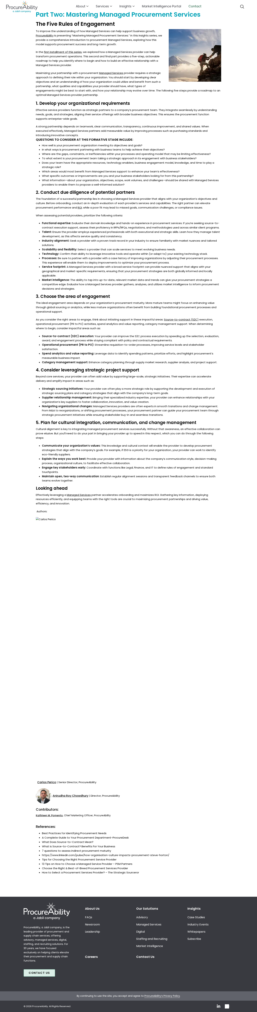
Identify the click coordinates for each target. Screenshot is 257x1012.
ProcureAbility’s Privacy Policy (162, 996)
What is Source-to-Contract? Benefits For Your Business (78, 846)
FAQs (88, 917)
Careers (91, 957)
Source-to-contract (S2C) (181, 319)
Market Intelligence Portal (161, 6)
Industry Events (198, 924)
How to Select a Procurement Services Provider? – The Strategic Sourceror (90, 872)
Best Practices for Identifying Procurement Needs (74, 833)
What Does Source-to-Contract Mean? (67, 842)
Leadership (92, 932)
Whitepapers (196, 932)
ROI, (80, 207)
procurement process (154, 262)
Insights (125, 6)
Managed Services (111, 73)
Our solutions (147, 908)
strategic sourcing (54, 393)
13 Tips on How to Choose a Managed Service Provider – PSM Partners (87, 864)
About (80, 6)
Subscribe (194, 939)
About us (92, 908)
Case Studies (196, 917)
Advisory (142, 917)
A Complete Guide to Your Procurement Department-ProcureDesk (85, 837)
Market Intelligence (149, 946)
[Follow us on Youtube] (227, 1006)
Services (102, 6)
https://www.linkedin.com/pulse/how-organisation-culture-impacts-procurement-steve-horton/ (105, 855)
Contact (194, 6)
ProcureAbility (44, 35)
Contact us (39, 973)
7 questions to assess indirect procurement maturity (76, 851)
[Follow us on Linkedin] (218, 1006)
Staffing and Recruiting (151, 939)
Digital (140, 932)
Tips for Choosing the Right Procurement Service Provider (79, 859)
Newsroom (92, 924)
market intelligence (175, 284)
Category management (59, 362)
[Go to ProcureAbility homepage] (47, 911)
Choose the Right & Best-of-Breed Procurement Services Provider (85, 868)
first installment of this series (63, 52)
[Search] (242, 6)
